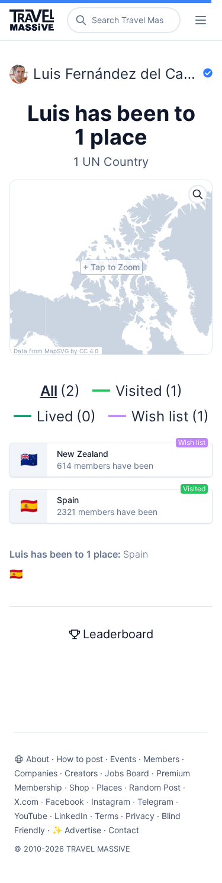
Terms (106, 816)
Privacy (140, 816)
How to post (79, 759)
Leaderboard (118, 634)
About (37, 759)
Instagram (110, 801)
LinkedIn (71, 816)
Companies (35, 773)
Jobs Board (127, 773)
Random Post (155, 787)
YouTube (30, 816)
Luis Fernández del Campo (117, 73)
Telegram (155, 801)
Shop (79, 787)
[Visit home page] (34, 20)
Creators (81, 773)
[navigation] (201, 20)
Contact (123, 830)
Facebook (65, 801)
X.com (26, 801)
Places (109, 787)
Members (161, 759)
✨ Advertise (76, 830)
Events (123, 759)
